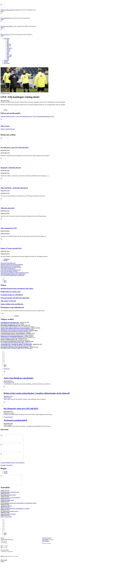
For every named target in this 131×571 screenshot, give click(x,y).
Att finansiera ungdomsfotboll (15, 412)
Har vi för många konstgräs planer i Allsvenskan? (12, 267)
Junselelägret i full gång (6, 497)
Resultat (6, 252)
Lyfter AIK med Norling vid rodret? (9, 263)
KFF (8, 44)
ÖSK (8, 49)
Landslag (6, 53)
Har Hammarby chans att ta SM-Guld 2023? (15, 139)
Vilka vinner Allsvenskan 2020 (8, 254)
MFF (8, 45)
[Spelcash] (12, 433)
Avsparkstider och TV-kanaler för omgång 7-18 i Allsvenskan (16, 336)
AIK (8, 33)
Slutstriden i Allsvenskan (6, 457)
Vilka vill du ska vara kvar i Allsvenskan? (10, 257)
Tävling (5, 463)
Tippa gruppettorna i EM (9, 220)
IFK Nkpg (9, 46)
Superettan (6, 52)
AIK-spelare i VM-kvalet (8, 293)
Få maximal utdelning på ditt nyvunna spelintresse (12, 454)
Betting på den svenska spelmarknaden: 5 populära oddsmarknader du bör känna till (37, 385)
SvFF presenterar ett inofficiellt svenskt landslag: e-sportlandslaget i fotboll (18, 494)
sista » (5, 273)
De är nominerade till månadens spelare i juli (12, 333)
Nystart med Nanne (5, 10)
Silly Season (7, 55)
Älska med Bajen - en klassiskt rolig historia (14, 179)
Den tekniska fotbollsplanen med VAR (10, 317)
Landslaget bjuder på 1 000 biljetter (12, 286)
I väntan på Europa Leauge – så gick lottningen (13, 325)
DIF (8, 34)
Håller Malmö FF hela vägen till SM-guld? (11, 259)
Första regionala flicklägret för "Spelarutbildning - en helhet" (15, 500)
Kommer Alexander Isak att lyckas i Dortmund (12, 256)
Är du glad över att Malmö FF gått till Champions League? (15, 264)
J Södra (8, 42)
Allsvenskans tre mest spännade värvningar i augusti (14, 322)
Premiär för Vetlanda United (7, 492)
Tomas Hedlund (45, 531)
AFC (8, 31)
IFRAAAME (4, 552)
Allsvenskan (7, 30)
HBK (8, 38)
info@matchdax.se (5, 541)
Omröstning (6, 250)
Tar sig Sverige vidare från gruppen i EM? (11, 261)
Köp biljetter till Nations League (8, 486)
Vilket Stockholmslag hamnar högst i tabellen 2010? (13, 265)
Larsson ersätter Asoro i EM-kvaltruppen (10, 489)
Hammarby (9, 39)
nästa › (5, 272)
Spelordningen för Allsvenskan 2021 (10, 314)
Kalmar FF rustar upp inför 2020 (11, 240)
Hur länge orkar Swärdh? (7, 18)
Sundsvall (9, 48)
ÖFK (8, 50)
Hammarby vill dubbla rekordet (11, 159)
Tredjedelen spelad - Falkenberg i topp (10, 484)
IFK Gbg (9, 37)
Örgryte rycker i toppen (6, 508)
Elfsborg (9, 35)
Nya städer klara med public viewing (9, 503)
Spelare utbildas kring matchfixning (12, 296)
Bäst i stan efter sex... (6, 26)
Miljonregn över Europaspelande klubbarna (12, 328)
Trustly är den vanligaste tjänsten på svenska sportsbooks (15, 319)
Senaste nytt (6, 360)
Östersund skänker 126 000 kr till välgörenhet (15, 289)
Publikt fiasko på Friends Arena (11, 283)
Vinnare (5, 464)
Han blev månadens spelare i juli (9, 330)
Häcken (8, 41)
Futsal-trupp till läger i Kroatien (8, 505)
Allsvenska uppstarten (7, 200)
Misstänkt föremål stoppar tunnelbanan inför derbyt (17, 280)
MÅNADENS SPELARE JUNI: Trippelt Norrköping (14, 339)
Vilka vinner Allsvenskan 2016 (8, 260)
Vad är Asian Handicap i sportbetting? (19, 370)
